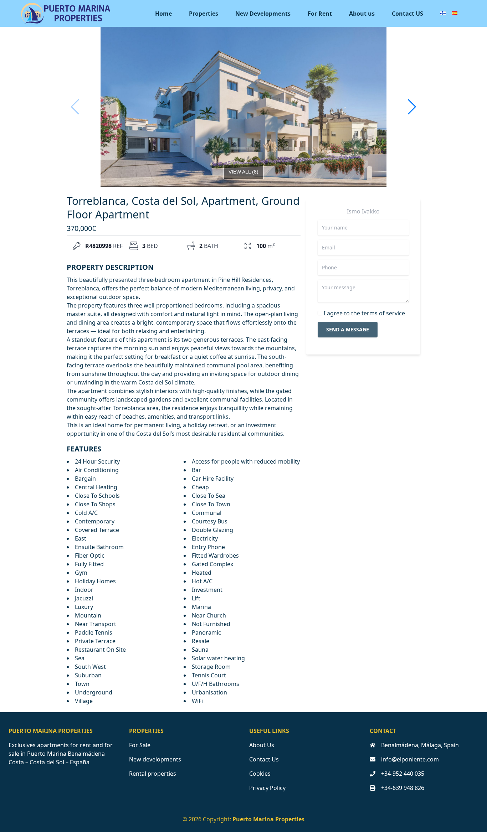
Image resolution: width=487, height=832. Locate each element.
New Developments (263, 13)
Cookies (260, 773)
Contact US (407, 13)
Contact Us (264, 759)
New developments (155, 759)
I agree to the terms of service (364, 313)
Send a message (347, 329)
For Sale (139, 745)
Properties (203, 13)
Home (163, 13)
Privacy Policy (267, 788)
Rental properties (152, 773)
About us (362, 13)
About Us (261, 745)
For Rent (320, 13)
